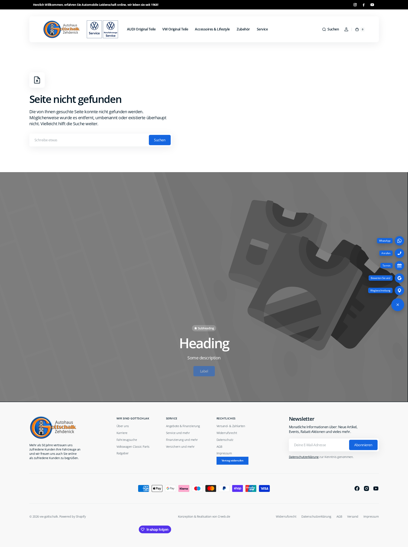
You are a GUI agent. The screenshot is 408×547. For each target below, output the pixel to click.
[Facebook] (364, 5)
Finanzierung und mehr (182, 440)
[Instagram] (355, 5)
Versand (352, 516)
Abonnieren (363, 445)
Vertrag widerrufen (232, 460)
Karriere (122, 433)
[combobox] (100, 140)
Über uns (123, 426)
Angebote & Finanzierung (183, 426)
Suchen (159, 140)
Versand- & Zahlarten (231, 426)
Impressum (224, 453)
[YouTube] (372, 5)
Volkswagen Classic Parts (133, 447)
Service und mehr (178, 433)
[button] (330, 29)
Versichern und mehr (180, 447)
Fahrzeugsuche (127, 440)
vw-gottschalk (49, 516)
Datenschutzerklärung (304, 457)
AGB (219, 447)
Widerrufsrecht (227, 433)
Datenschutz (225, 440)
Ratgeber (123, 453)
